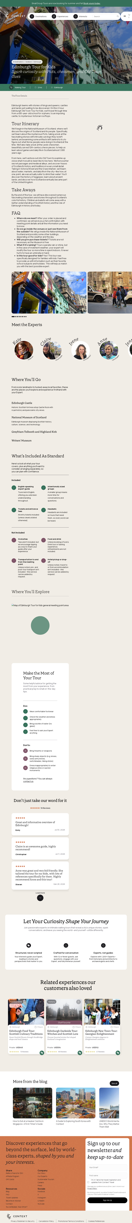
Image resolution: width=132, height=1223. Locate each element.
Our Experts (42, 1176)
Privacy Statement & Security (22, 1221)
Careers (41, 1182)
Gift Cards (10, 1179)
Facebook (41, 1191)
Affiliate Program (12, 1176)
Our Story (41, 1173)
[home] (16, 18)
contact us (28, 781)
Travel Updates (12, 1197)
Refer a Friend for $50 (14, 1173)
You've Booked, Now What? (16, 1207)
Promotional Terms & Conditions (71, 1221)
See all (114, 1083)
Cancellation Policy (46, 1221)
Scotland (29, 62)
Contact (9, 1204)
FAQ (7, 1194)
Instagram (42, 1197)
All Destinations (18, 62)
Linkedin (41, 1200)
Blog (7, 1191)
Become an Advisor (13, 1200)
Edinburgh (37, 62)
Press (40, 1185)
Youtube (41, 1204)
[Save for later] (40, 1002)
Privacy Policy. (92, 1188)
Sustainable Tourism (46, 1179)
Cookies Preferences (96, 1221)
